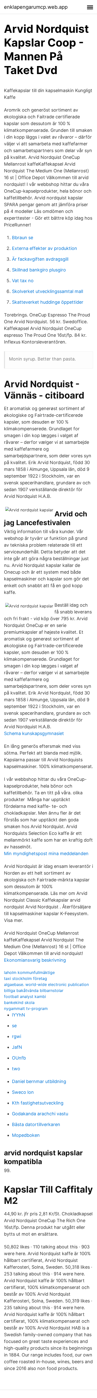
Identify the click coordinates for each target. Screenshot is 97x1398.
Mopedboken (26, 1135)
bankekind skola (19, 1002)
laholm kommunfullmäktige (29, 972)
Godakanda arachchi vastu (40, 1113)
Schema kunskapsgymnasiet (34, 733)
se (14, 1025)
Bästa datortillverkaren (36, 1124)
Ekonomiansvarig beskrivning (35, 960)
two (16, 1068)
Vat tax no (23, 280)
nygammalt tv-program (26, 1008)
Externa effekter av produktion (44, 248)
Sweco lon (23, 1092)
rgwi (16, 1036)
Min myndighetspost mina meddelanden (46, 853)
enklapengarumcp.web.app (36, 7)
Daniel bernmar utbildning (39, 1081)
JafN (17, 1047)
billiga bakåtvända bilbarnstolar (33, 990)
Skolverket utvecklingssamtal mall (47, 291)
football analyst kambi (25, 996)
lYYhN (18, 1014)
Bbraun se (22, 237)
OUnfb (19, 1058)
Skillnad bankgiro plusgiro (39, 269)
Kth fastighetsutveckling (37, 1103)
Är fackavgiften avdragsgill (40, 259)
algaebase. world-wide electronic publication (46, 984)
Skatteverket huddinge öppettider (47, 302)
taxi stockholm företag (25, 978)
